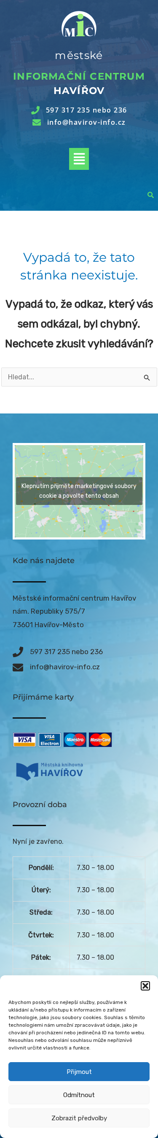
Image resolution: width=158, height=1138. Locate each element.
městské (79, 55)
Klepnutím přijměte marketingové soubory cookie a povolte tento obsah (79, 491)
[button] (145, 986)
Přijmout (79, 1072)
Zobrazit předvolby (79, 1118)
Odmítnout (79, 1095)
